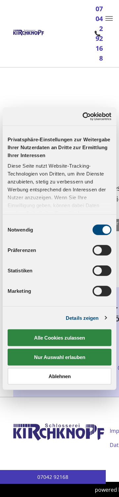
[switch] (102, 250)
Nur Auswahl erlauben (59, 357)
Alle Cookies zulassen (59, 338)
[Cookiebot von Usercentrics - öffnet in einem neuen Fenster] (84, 116)
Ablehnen (60, 376)
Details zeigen (82, 317)
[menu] (109, 18)
